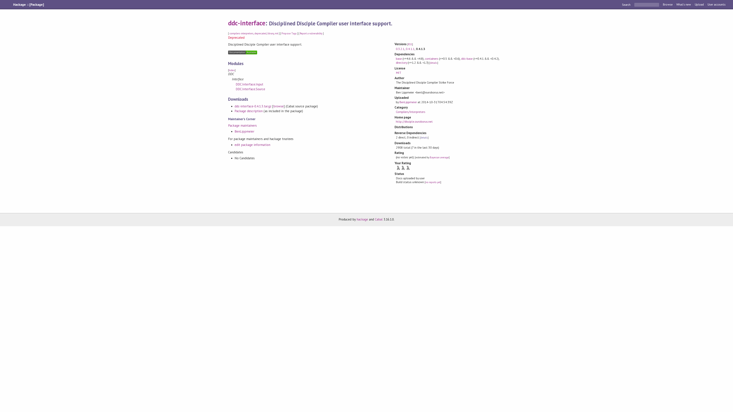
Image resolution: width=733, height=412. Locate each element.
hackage (362, 219)
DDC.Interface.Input (249, 84)
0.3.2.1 (400, 49)
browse (278, 106)
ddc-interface (246, 23)
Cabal (379, 219)
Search (626, 4)
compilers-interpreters (241, 33)
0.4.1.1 (410, 49)
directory (401, 62)
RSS (410, 44)
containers (431, 58)
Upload (699, 4)
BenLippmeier (244, 131)
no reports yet (432, 182)
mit (276, 33)
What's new (683, 4)
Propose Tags (289, 33)
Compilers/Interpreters (410, 112)
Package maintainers (242, 125)
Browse (667, 4)
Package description (249, 111)
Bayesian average (439, 157)
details (433, 62)
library (270, 33)
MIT (398, 73)
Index (232, 70)
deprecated (260, 33)
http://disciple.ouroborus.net (414, 121)
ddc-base (466, 58)
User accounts (716, 4)
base (399, 58)
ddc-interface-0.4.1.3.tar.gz (253, 106)
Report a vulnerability (311, 33)
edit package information (252, 145)
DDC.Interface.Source (250, 89)
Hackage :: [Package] (28, 4)
